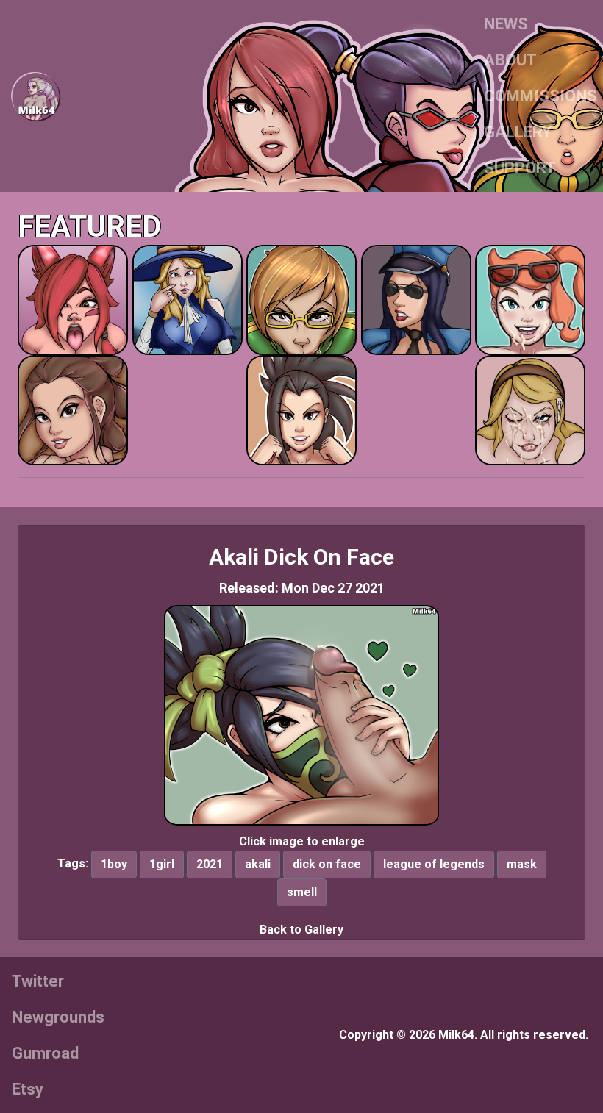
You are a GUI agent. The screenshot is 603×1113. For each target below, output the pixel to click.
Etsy (27, 1089)
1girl (161, 864)
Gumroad (45, 1053)
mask (522, 864)
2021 (209, 864)
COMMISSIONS (540, 96)
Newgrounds (58, 1017)
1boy (114, 864)
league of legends (434, 864)
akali (258, 864)
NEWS (506, 24)
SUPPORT (520, 168)
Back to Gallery (301, 930)
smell (302, 892)
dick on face (327, 864)
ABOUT (510, 60)
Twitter (38, 981)
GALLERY (518, 132)
